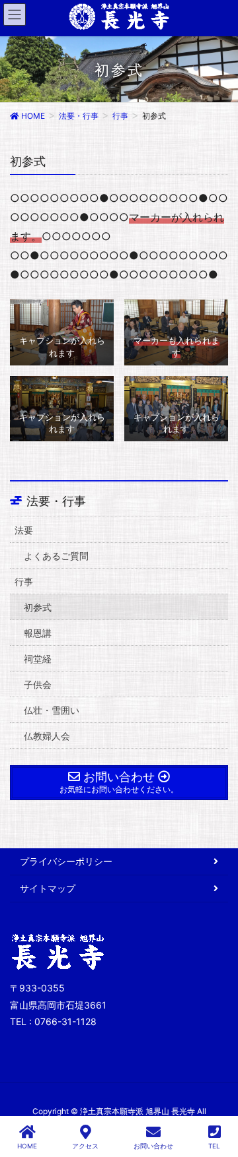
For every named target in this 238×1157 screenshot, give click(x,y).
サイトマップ (47, 888)
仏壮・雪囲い (51, 710)
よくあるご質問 (56, 555)
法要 (24, 530)
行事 (24, 581)
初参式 (38, 607)
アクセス (85, 1146)
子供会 (38, 684)
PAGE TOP (215, 1097)
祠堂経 (38, 658)
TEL (214, 1146)
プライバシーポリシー (66, 861)
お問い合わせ (153, 1146)
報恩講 (38, 633)
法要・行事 (56, 501)
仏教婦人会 (47, 735)
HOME (27, 1146)
